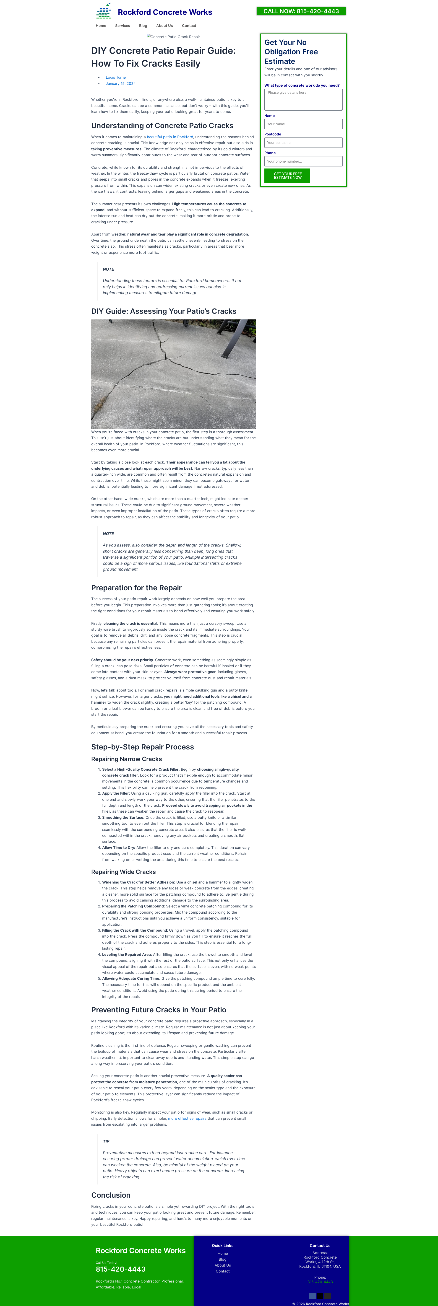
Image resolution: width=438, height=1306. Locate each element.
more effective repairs (187, 1118)
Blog (143, 25)
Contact (189, 25)
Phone (270, 152)
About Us (164, 25)
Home (101, 25)
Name (269, 115)
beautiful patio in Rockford (170, 137)
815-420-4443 (121, 1269)
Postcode (272, 134)
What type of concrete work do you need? (302, 85)
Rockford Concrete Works (165, 12)
